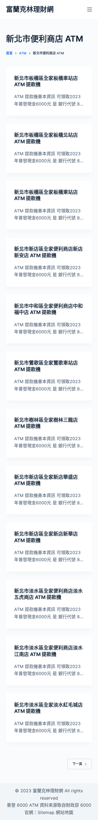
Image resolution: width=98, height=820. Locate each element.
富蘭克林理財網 (30, 9)
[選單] (89, 9)
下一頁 (77, 764)
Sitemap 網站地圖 (55, 812)
